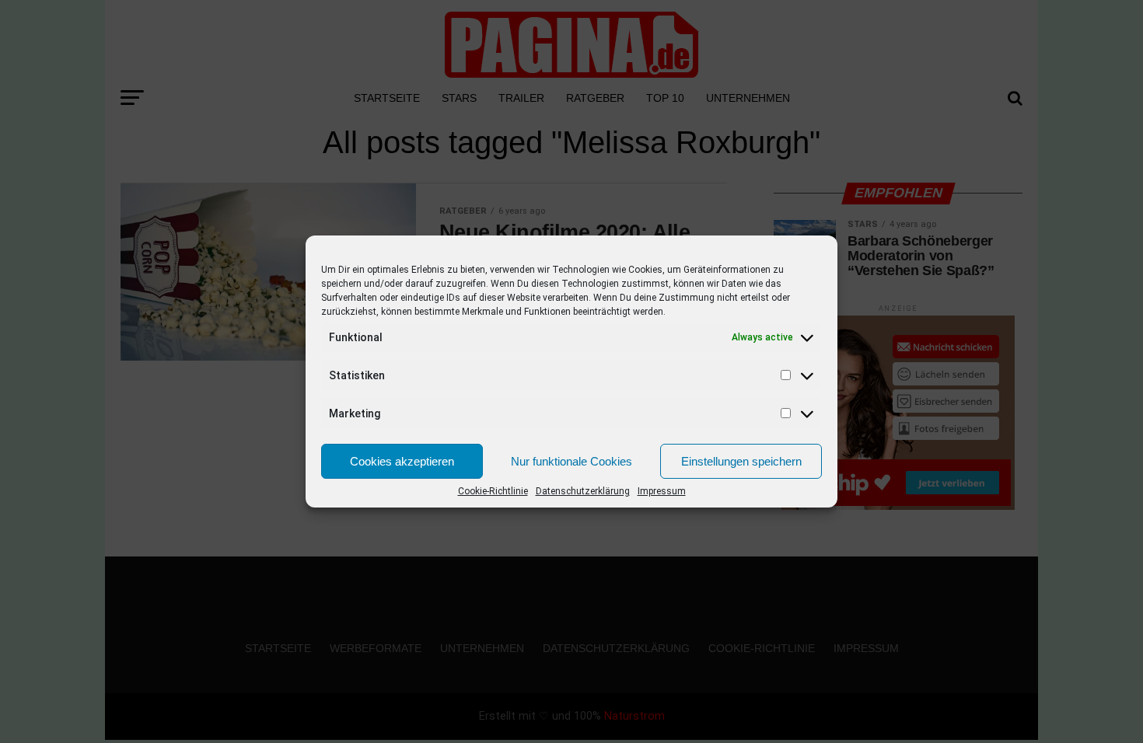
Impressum (662, 491)
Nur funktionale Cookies (571, 461)
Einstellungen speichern (741, 461)
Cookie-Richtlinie (493, 491)
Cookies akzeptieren (402, 461)
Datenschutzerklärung (583, 491)
